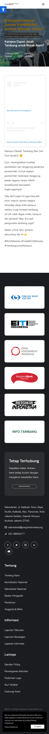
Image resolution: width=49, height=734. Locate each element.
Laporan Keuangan (15, 636)
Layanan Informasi (14, 643)
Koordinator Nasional (16, 582)
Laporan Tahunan (14, 630)
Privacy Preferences (11, 727)
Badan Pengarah (14, 595)
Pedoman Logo (13, 677)
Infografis (29, 53)
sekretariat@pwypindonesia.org (25, 527)
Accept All (37, 726)
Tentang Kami (12, 575)
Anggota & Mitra (13, 609)
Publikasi (8, 56)
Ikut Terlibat (11, 684)
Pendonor (10, 602)
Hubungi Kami (12, 691)
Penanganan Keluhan (16, 671)
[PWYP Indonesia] (11, 4)
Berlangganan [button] (24, 486)
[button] (3, 9)
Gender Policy (12, 664)
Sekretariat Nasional (15, 588)
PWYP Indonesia (24, 56)
